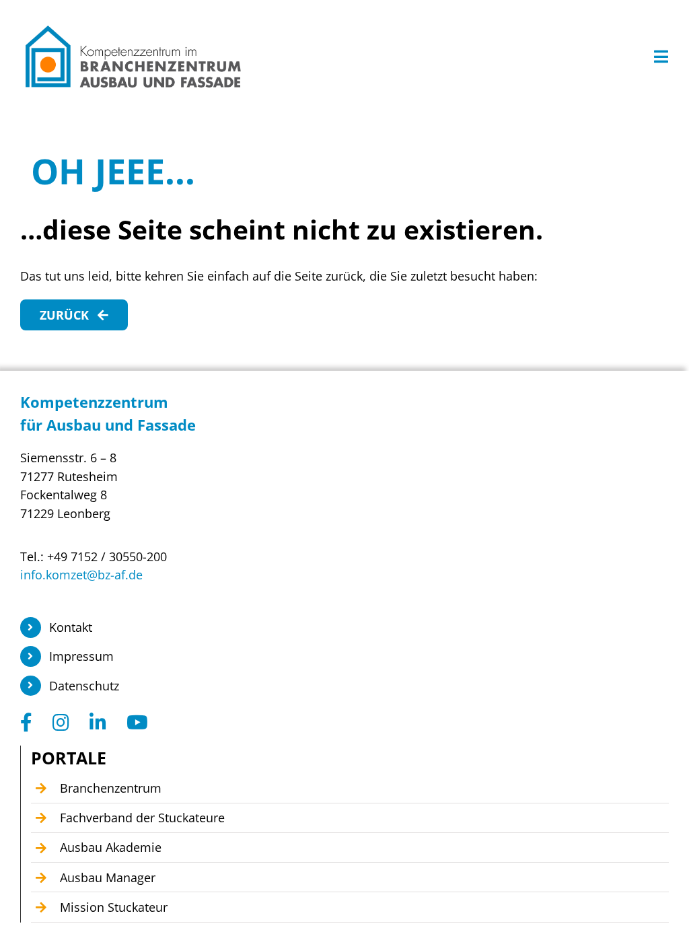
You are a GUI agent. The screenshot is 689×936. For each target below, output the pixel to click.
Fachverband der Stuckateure (142, 817)
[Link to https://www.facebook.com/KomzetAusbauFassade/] (26, 722)
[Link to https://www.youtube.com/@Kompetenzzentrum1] (137, 722)
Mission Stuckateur (114, 907)
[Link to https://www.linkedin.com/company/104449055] (97, 722)
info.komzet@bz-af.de (81, 575)
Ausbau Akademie (110, 847)
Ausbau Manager (107, 877)
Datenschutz (84, 686)
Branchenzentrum (110, 788)
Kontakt (70, 627)
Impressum (81, 656)
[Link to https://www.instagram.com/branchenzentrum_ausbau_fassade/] (60, 722)
